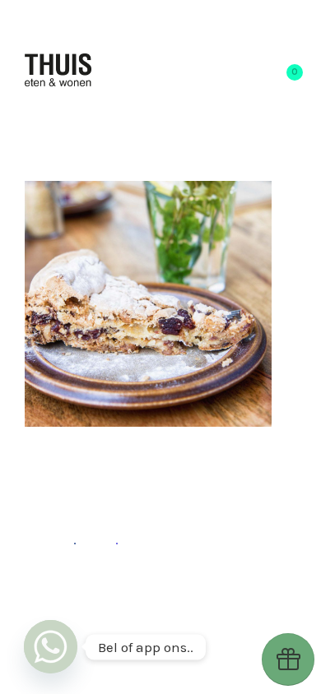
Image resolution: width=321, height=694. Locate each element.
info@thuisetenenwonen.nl (147, 605)
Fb (67, 539)
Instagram (129, 585)
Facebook (207, 585)
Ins (106, 539)
